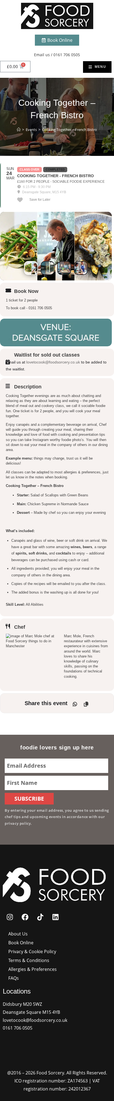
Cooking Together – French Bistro (69, 129)
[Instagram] (10, 917)
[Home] (18, 129)
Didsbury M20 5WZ (22, 1004)
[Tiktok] (40, 917)
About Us (18, 934)
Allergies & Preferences (32, 969)
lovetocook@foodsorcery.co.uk (53, 362)
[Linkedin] (55, 917)
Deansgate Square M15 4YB (31, 1012)
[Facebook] (25, 917)
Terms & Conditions (28, 960)
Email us (42, 54)
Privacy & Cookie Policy (32, 951)
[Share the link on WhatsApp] (75, 703)
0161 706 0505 (66, 54)
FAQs (13, 978)
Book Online (20, 943)
